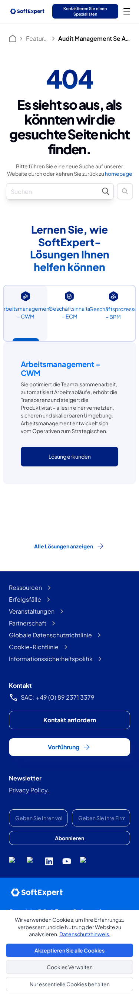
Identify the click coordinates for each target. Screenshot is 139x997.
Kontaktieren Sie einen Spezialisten (85, 11)
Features (37, 38)
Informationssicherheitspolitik (51, 659)
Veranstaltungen (31, 611)
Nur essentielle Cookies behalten (70, 984)
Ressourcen (25, 587)
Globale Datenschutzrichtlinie (50, 635)
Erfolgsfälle (25, 599)
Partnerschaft (27, 623)
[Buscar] (125, 191)
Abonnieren (69, 838)
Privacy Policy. (29, 790)
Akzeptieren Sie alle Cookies (69, 950)
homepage (118, 173)
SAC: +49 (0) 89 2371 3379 (58, 697)
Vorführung (63, 747)
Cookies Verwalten (70, 967)
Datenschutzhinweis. (84, 934)
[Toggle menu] (126, 11)
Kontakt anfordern (69, 720)
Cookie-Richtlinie (34, 647)
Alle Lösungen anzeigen (63, 546)
